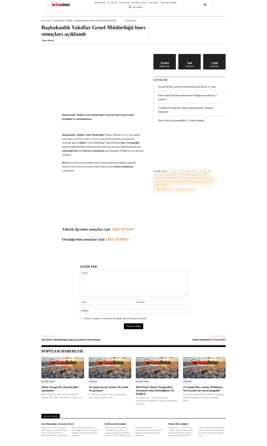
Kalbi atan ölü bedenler (115, 424)
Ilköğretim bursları (193, 175)
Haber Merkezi (48, 40)
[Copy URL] (120, 252)
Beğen (164, 55)
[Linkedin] (84, 252)
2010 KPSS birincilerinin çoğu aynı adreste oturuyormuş (71, 339)
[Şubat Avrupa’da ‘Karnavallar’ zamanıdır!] (62, 367)
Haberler (59, 21)
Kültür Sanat (48, 381)
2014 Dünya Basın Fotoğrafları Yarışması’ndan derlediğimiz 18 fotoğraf (155, 390)
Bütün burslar (165, 175)
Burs (175, 171)
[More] (222, 33)
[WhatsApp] (77, 252)
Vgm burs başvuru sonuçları (174, 190)
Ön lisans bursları (168, 179)
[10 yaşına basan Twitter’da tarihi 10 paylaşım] (110, 367)
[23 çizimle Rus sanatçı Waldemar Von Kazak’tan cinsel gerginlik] (204, 367)
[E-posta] (99, 252)
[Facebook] (63, 252)
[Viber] (113, 252)
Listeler (93, 381)
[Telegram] (106, 252)
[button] (205, 4)
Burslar (205, 171)
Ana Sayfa (46, 21)
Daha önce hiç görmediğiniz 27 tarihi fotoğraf (181, 120)
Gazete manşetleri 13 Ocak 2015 (209, 339)
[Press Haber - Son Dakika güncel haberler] (60, 4)
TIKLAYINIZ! (123, 229)
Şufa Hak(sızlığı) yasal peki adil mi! (57, 424)
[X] (70, 252)
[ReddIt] (92, 252)
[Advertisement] (189, 148)
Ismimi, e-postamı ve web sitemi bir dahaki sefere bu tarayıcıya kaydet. (115, 318)
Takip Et (189, 55)
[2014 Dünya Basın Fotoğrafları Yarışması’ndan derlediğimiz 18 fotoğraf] (157, 367)
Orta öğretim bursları (200, 179)
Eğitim (69, 21)
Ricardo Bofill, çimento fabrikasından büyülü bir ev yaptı (187, 86)
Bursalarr (189, 171)
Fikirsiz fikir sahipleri (178, 424)
